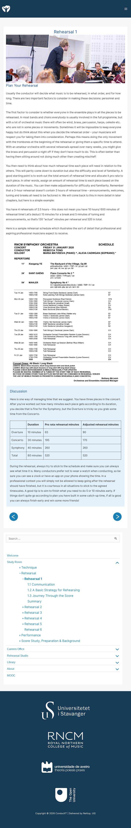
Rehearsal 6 (33, 629)
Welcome (12, 555)
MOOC (11, 675)
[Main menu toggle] (126, 8)
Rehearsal (28, 573)
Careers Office (15, 649)
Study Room (14, 562)
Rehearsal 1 (33, 579)
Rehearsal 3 (33, 612)
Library (11, 662)
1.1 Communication (41, 584)
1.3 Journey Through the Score (50, 596)
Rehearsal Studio (17, 655)
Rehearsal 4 (33, 618)
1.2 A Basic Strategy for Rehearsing (53, 590)
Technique (29, 567)
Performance (31, 635)
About (10, 668)
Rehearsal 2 (33, 607)
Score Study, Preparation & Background (50, 641)
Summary (34, 601)
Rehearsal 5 (33, 624)
